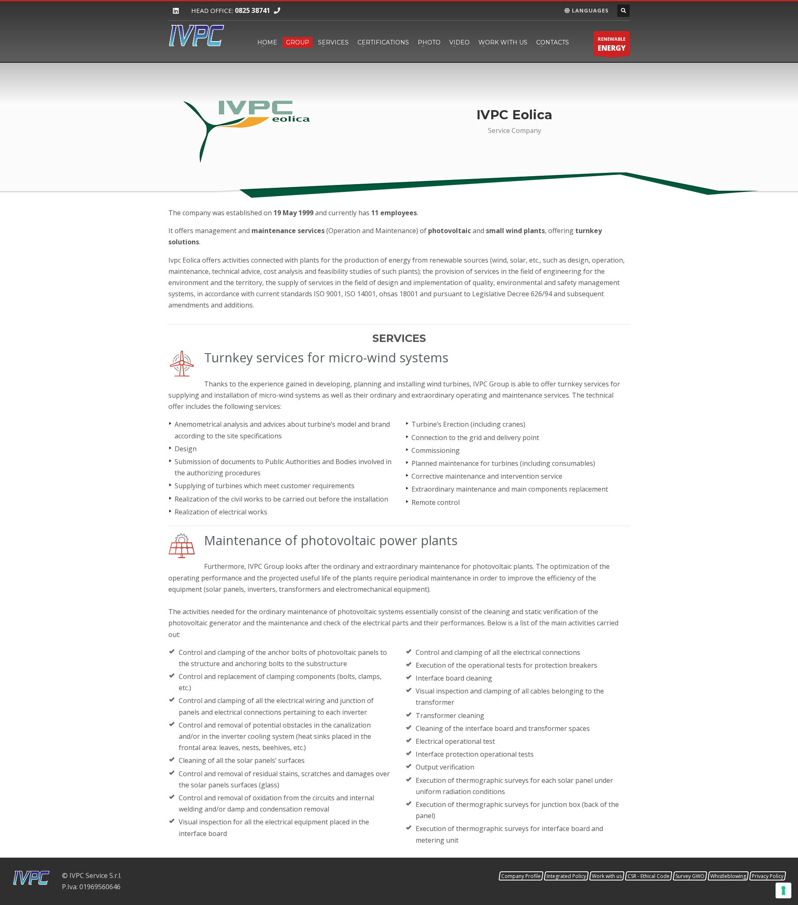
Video (459, 42)
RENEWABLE (612, 44)
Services (333, 42)
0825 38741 (252, 10)
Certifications (383, 42)
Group (297, 42)
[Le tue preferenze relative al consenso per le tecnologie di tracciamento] (783, 890)
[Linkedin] (175, 11)
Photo (429, 42)
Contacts (552, 42)
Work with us (502, 42)
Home (267, 42)
